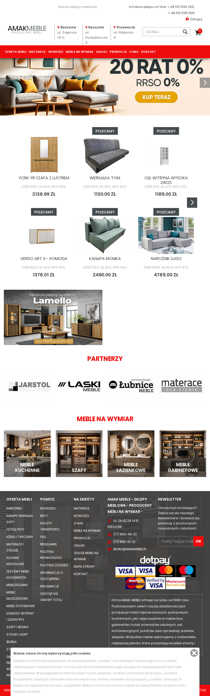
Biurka (11, 642)
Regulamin (48, 544)
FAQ (43, 537)
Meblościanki (17, 585)
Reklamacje (49, 586)
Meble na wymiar (79, 52)
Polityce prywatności (168, 685)
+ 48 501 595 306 (181, 13)
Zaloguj (196, 19)
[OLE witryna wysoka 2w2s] (166, 154)
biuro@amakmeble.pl (129, 549)
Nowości (55, 52)
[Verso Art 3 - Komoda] (44, 235)
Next (192, 203)
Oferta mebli (15, 52)
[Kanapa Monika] (105, 235)
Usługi (101, 52)
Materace (37, 52)
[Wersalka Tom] (105, 154)
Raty (44, 516)
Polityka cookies (54, 565)
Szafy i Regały (17, 627)
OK (198, 541)
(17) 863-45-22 (125, 534)
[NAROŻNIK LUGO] (166, 235)
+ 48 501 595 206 (180, 7)
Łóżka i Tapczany (19, 537)
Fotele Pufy (15, 529)
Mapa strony (84, 566)
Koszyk (200, 31)
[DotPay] (155, 560)
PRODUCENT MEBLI (27, 29)
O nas (134, 52)
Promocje (118, 52)
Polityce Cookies (26, 691)
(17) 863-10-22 (124, 541)
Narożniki (14, 508)
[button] (5, 83)
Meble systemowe (20, 606)
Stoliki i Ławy (17, 634)
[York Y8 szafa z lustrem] (44, 154)
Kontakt (148, 52)
